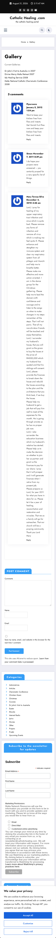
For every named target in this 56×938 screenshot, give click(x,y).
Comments (9, 578)
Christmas (13, 698)
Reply (28, 139)
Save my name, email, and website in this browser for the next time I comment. (27, 641)
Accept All (28, 915)
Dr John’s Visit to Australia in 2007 (20, 70)
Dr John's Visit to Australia (19, 705)
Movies (12, 722)
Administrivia (14, 685)
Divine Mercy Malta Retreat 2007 (19, 74)
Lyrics (11, 718)
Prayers (12, 728)
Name (7, 610)
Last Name (9, 791)
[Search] (42, 30)
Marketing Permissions (15, 803)
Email (7, 623)
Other (11, 725)
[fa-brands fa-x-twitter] (24, 10)
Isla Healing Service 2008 (16, 77)
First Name (9, 781)
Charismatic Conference (18, 691)
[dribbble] (28, 10)
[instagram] (31, 10)
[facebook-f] (20, 10)
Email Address (12, 771)
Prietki (11, 732)
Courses (12, 701)
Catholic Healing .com (27, 17)
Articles (12, 688)
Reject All (28, 931)
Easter (11, 708)
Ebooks (12, 711)
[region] (28, 912)
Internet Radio (14, 715)
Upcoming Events (16, 735)
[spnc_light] (49, 30)
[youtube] (35, 10)
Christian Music (15, 695)
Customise (28, 923)
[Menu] (5, 30)
